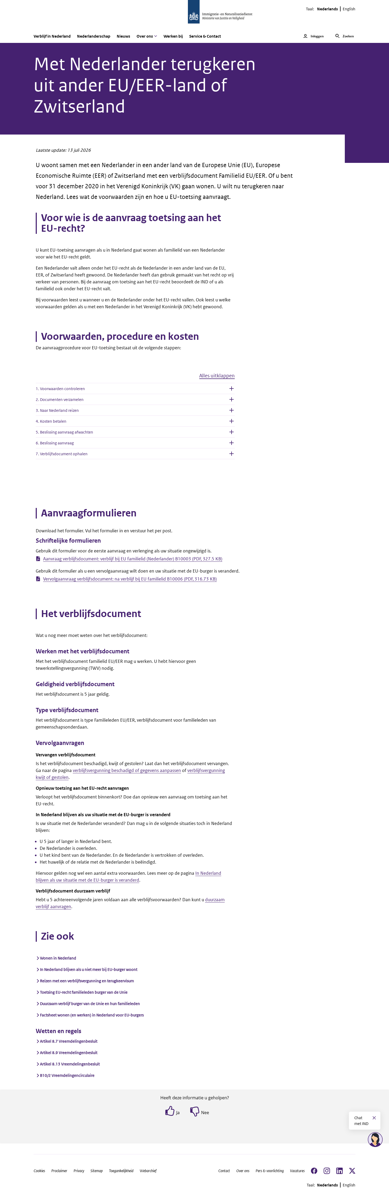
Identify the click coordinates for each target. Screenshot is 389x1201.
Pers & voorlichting (270, 1170)
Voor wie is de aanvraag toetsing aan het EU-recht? (131, 223)
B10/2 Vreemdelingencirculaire (67, 1075)
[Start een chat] (375, 1139)
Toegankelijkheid (121, 1170)
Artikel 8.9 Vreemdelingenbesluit (68, 1052)
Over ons (242, 1170)
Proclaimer (59, 1170)
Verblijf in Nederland (52, 36)
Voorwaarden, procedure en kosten (120, 336)
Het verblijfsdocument (91, 614)
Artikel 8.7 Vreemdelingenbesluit (68, 1041)
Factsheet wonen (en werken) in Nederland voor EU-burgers (92, 1014)
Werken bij (173, 36)
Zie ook (57, 936)
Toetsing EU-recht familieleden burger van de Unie (84, 992)
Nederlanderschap (93, 36)
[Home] (194, 14)
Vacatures (297, 1170)
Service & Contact (205, 36)
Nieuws (123, 36)
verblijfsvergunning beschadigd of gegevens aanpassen (127, 770)
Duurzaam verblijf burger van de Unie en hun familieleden (90, 1003)
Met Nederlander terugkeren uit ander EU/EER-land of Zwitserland (145, 85)
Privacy (79, 1170)
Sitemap (97, 1170)
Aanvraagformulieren (89, 513)
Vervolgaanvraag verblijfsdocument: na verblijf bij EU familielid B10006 (130, 579)
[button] (135, 378)
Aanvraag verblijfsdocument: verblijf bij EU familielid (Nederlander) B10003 (132, 559)
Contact (224, 1170)
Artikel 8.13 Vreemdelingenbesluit (70, 1063)
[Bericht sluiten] (374, 1118)
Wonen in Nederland (58, 958)
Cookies (39, 1170)
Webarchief (148, 1170)
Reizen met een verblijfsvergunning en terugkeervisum (87, 980)
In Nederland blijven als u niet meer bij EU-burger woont (88, 969)
